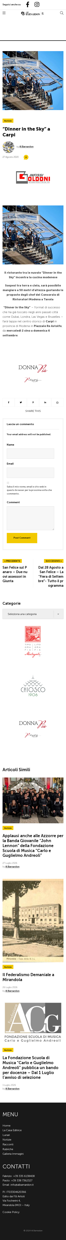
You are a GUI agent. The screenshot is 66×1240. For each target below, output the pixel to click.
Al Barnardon (26, 146)
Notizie (8, 121)
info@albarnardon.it (22, 1184)
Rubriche (8, 1149)
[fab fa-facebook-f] (26, 5)
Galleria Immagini (13, 1153)
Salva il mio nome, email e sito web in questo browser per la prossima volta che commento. (29, 490)
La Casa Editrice (12, 1130)
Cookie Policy (11, 1212)
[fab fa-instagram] (35, 5)
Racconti (8, 1144)
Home (6, 1125)
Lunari (6, 1135)
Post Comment (22, 537)
